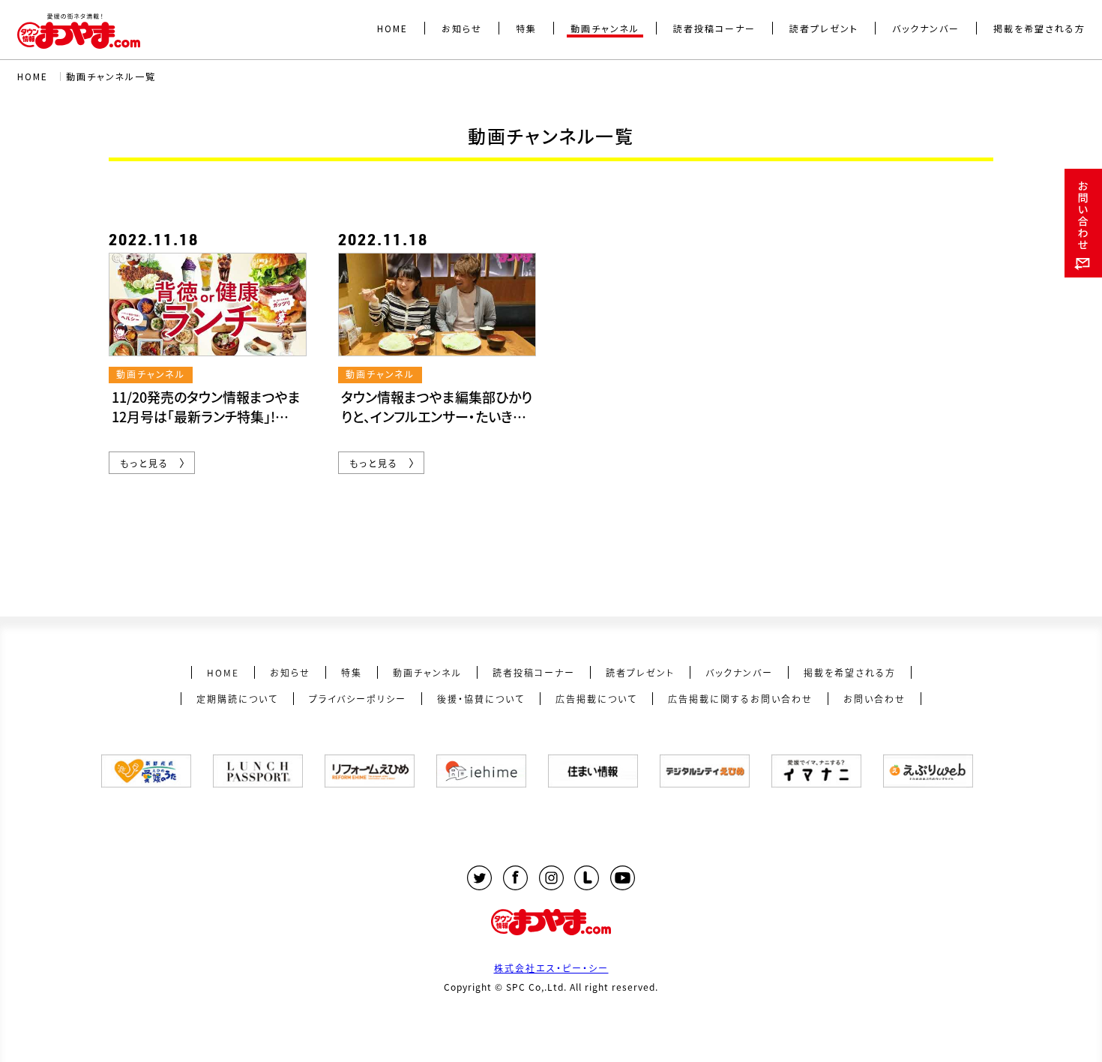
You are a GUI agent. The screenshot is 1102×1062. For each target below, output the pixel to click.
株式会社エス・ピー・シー (551, 968)
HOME (32, 76)
